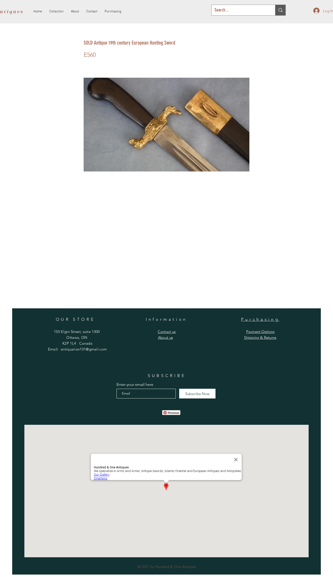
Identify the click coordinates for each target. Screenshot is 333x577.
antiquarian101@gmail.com (84, 349)
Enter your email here (135, 385)
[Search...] (280, 10)
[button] (167, 331)
